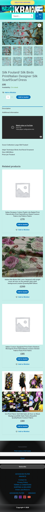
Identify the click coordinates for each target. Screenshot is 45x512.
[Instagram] (20, 497)
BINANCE (22, 476)
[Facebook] (15, 497)
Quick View (22, 208)
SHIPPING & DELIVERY (22, 487)
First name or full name (22, 451)
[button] (9, 92)
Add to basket (23, 97)
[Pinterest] (24, 497)
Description (6, 108)
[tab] (22, 108)
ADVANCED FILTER (22, 474)
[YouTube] (29, 497)
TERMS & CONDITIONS (22, 485)
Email (22, 458)
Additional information (10, 112)
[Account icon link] (33, 9)
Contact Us (22, 480)
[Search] (32, 16)
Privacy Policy (22, 482)
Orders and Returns (22, 490)
